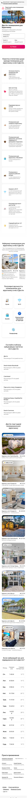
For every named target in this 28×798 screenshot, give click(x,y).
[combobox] (13, 36)
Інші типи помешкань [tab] (20, 758)
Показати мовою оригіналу (10, 3)
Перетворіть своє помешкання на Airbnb (14, 8)
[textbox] (7, 42)
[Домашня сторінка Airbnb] (3, 8)
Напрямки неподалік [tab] (7, 758)
